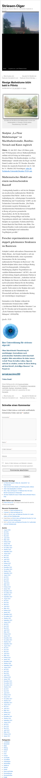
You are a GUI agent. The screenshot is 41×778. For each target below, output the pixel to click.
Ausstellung (24, 386)
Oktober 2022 (7, 618)
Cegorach (6, 512)
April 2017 (6, 708)
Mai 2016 (6, 728)
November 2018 (8, 685)
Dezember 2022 (8, 614)
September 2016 (8, 720)
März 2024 (6, 585)
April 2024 (6, 583)
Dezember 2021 (8, 638)
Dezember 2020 (8, 661)
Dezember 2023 (8, 591)
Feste (5, 753)
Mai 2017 (6, 706)
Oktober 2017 (7, 700)
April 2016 (6, 730)
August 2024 (7, 575)
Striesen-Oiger (13, 5)
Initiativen (6, 765)
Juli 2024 (6, 577)
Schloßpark (18, 388)
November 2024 (8, 569)
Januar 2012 (7, 736)
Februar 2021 (7, 657)
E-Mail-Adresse (7, 449)
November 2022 (8, 616)
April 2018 (6, 693)
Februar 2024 (7, 587)
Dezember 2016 (8, 716)
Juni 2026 (6, 534)
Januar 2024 (7, 589)
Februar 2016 (7, 734)
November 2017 (8, 699)
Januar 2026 (7, 543)
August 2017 (7, 704)
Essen (5, 751)
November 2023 (8, 593)
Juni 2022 (6, 626)
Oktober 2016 (7, 718)
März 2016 (6, 732)
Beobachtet (6, 744)
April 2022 (6, 630)
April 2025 (6, 559)
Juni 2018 (6, 691)
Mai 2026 (6, 536)
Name (4, 442)
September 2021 (8, 644)
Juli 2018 (6, 689)
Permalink (5, 392)
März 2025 (6, 561)
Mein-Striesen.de (8, 502)
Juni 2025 (6, 555)
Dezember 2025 (8, 545)
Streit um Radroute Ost (16, 510)
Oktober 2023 (7, 594)
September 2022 (8, 620)
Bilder (5, 746)
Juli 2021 (6, 647)
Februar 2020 (7, 677)
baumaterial (31, 386)
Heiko (24, 88)
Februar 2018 (7, 695)
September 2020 (8, 665)
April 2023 (6, 606)
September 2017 (8, 702)
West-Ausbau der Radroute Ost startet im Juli (10, 77)
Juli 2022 (6, 624)
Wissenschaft (6, 386)
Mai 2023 (6, 604)
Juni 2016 (6, 726)
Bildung (6, 748)
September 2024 (8, 573)
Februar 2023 (7, 610)
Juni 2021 (6, 649)
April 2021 (6, 653)
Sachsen (11, 388)
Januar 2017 (7, 714)
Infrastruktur (7, 763)
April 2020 (6, 675)
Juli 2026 (6, 532)
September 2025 (8, 551)
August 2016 (7, 722)
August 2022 (7, 622)
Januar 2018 (7, 697)
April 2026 (6, 538)
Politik (5, 777)
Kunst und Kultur (23, 384)
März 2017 (6, 710)
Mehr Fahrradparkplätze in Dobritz (13, 489)
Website (4, 456)
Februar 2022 (7, 634)
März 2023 (6, 608)
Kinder (5, 769)
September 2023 (8, 596)
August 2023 (7, 598)
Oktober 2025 (7, 549)
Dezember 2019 (8, 681)
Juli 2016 (6, 724)
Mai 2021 (6, 651)
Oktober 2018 (7, 687)
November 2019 (8, 683)
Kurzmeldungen (8, 773)
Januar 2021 (7, 659)
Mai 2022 (6, 628)
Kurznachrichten (8, 775)
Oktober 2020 (7, 663)
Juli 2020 (6, 669)
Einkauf (6, 750)
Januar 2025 (7, 565)
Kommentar (6, 417)
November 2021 (8, 640)
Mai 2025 (6, 557)
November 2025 (8, 547)
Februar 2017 (7, 712)
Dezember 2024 (8, 567)
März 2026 (6, 540)
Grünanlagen (7, 761)
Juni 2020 (6, 671)
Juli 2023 (6, 600)
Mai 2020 (6, 673)
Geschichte (6, 757)
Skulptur (24, 388)
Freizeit (6, 755)
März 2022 (6, 632)
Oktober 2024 (7, 571)
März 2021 (6, 655)
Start (4, 68)
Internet (6, 767)
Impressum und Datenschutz (17, 68)
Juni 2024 (6, 579)
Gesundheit (7, 759)
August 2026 (7, 530)
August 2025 (7, 553)
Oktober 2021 (7, 642)
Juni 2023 (6, 602)
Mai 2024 (6, 581)
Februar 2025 (7, 563)
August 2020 (7, 667)
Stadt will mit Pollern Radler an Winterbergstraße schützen (19, 487)
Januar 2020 (7, 679)
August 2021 (7, 646)
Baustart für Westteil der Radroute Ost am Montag (28, 77)
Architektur (7, 742)
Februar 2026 (7, 542)
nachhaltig (5, 388)
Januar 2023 (7, 612)
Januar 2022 (7, 636)
